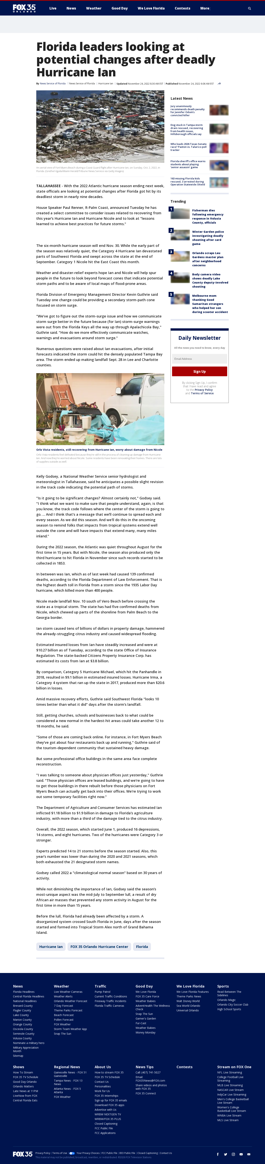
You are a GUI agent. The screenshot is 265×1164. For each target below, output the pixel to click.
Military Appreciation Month (26, 1049)
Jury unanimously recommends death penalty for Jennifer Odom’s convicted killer (188, 110)
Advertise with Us (105, 1109)
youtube (241, 1154)
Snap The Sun (62, 1033)
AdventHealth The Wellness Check (153, 1007)
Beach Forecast (64, 1015)
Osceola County (23, 1029)
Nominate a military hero (28, 1043)
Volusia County (22, 1038)
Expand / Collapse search (249, 8)
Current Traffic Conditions (111, 996)
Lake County (21, 1015)
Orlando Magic (226, 1000)
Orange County (22, 1024)
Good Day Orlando (25, 1082)
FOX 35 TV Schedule (25, 1077)
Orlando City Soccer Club (232, 1004)
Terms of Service (202, 393)
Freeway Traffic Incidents (110, 1001)
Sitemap (18, 1056)
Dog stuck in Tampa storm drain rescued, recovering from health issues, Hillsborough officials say (187, 129)
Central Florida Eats (25, 1100)
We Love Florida (146, 992)
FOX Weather (62, 1024)
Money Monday (145, 1032)
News (18, 986)
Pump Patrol (102, 992)
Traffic (100, 986)
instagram (233, 1154)
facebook (218, 1154)
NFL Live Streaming (229, 1072)
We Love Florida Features (193, 992)
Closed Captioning (106, 1123)
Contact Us (102, 1082)
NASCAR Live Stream (230, 1090)
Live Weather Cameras (68, 992)
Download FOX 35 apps (109, 1105)
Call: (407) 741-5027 (148, 1072)
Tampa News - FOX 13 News (68, 1082)
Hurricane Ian (105, 83)
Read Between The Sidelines (229, 993)
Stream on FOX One (234, 1067)
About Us (103, 1067)
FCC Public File (104, 1128)
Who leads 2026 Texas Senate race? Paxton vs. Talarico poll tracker (189, 147)
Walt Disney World (188, 1001)
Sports (223, 986)
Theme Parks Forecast (68, 1010)
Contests (184, 1067)
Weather (61, 986)
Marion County (22, 1019)
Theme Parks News (189, 996)
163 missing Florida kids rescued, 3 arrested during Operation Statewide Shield (188, 181)
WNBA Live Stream (229, 1115)
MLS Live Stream (228, 1120)
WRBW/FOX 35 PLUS (108, 1119)
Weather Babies (146, 1001)
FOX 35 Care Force (147, 996)
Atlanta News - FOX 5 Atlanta (67, 1090)
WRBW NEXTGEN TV (108, 1114)
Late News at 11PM (25, 1091)
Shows (18, 1067)
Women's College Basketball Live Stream (231, 1109)
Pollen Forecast (64, 1019)
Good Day (144, 986)
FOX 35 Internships (106, 1095)
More (204, 8)
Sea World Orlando (188, 1005)
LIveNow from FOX (25, 1095)
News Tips (144, 1067)
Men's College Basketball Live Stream (233, 1100)
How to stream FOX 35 (109, 1072)
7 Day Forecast (63, 1005)
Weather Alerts (63, 996)
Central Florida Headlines (28, 996)
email (249, 1154)
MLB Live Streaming (230, 1085)
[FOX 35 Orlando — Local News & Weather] (26, 8)
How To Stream (23, 1072)
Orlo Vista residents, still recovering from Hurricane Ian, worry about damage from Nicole (99, 449)
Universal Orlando (188, 1010)
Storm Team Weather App (70, 1029)
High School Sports (229, 1009)
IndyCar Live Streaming (231, 1094)
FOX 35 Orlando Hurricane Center (99, 946)
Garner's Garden (146, 1018)
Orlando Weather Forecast (70, 1001)
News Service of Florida (82, 83)
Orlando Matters (23, 1086)
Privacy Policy (204, 390)
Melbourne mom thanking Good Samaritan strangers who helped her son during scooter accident (210, 304)
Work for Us (102, 1091)
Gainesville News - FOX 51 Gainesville (70, 1074)
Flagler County (22, 1010)
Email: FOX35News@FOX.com (150, 1078)
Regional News (67, 1067)
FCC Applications (105, 1133)
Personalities (103, 1086)
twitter (226, 1154)
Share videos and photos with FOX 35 (151, 1086)
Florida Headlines (24, 992)
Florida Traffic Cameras (109, 1005)
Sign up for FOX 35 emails (111, 1100)
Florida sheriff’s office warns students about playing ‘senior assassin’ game (188, 164)
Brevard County (23, 1005)
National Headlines (25, 1001)
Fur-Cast (141, 1023)
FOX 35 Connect (146, 1093)
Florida (142, 946)
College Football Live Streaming (230, 1078)
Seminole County (23, 1033)
